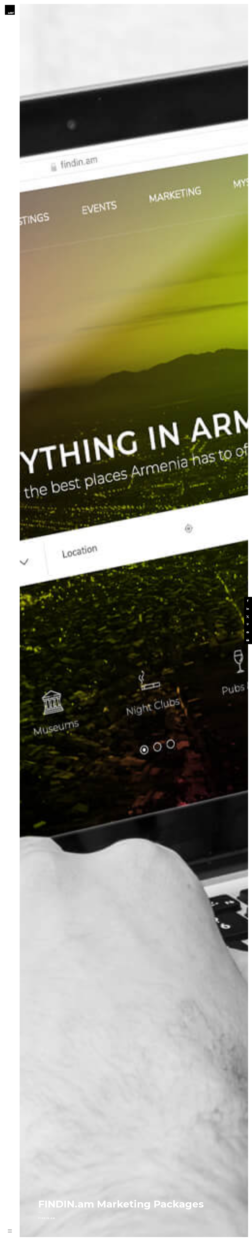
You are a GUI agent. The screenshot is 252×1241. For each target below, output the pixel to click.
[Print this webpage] (248, 640)
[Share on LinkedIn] (248, 609)
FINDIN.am (46, 1218)
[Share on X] (248, 616)
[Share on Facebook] (248, 601)
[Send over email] (248, 632)
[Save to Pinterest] (248, 624)
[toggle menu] (10, 1231)
